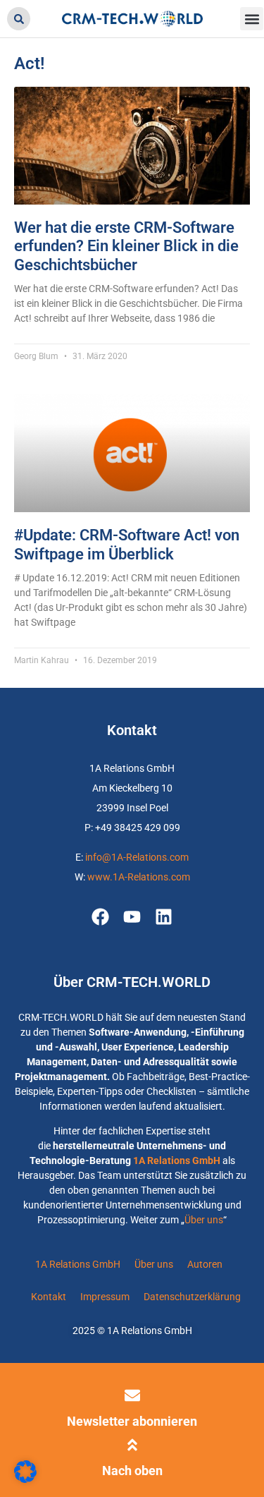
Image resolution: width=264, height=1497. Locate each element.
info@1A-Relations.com (137, 857)
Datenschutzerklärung (192, 1296)
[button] (18, 18)
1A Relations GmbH (176, 1160)
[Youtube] (132, 917)
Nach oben (132, 1470)
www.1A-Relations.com (138, 877)
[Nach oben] (132, 1445)
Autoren (204, 1264)
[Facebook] (100, 917)
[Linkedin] (163, 917)
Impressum (105, 1296)
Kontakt (48, 1296)
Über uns (203, 1219)
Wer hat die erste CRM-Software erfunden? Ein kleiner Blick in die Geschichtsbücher (126, 246)
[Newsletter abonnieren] (132, 1395)
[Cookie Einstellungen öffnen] (25, 1479)
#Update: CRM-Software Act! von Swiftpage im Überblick (126, 544)
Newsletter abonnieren (132, 1421)
